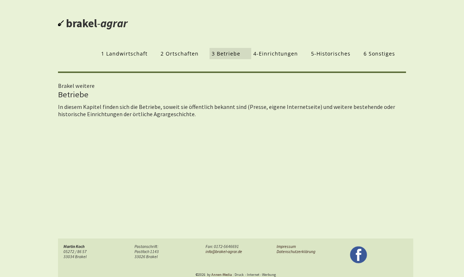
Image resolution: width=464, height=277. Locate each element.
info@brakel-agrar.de (224, 251)
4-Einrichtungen (275, 53)
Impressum (286, 246)
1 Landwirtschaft (124, 53)
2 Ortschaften (180, 53)
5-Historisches (331, 53)
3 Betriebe (226, 53)
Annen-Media (221, 274)
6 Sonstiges (379, 53)
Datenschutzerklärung (296, 251)
